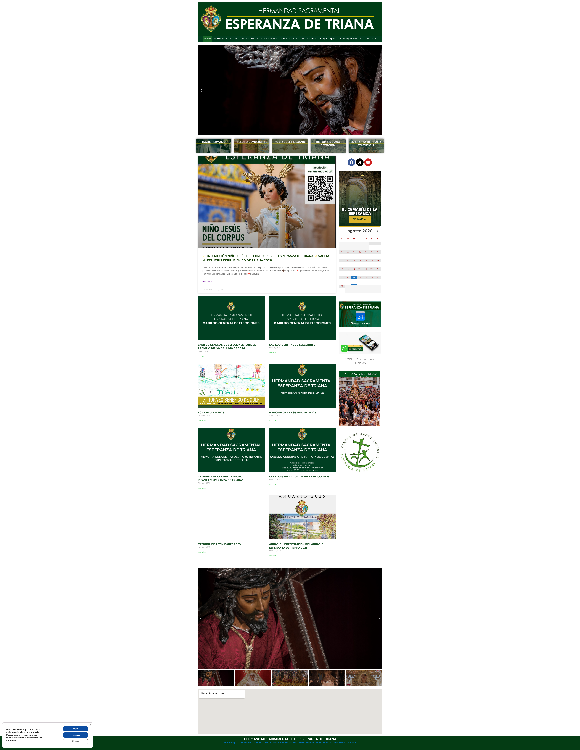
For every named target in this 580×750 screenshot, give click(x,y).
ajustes (13, 740)
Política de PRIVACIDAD (254, 742)
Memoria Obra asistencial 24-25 (292, 412)
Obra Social (287, 38)
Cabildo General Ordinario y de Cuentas (299, 476)
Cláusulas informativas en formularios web (295, 742)
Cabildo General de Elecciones (292, 344)
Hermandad (221, 38)
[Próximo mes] (378, 231)
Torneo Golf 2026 (211, 412)
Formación (307, 38)
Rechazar (75, 735)
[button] (201, 90)
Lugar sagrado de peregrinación (339, 38)
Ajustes (75, 741)
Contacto (370, 38)
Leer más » (207, 281)
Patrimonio (268, 38)
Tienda (352, 742)
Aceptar (75, 728)
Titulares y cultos (245, 38)
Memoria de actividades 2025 (219, 544)
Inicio (207, 38)
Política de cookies (334, 742)
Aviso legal (230, 742)
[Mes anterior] (342, 231)
